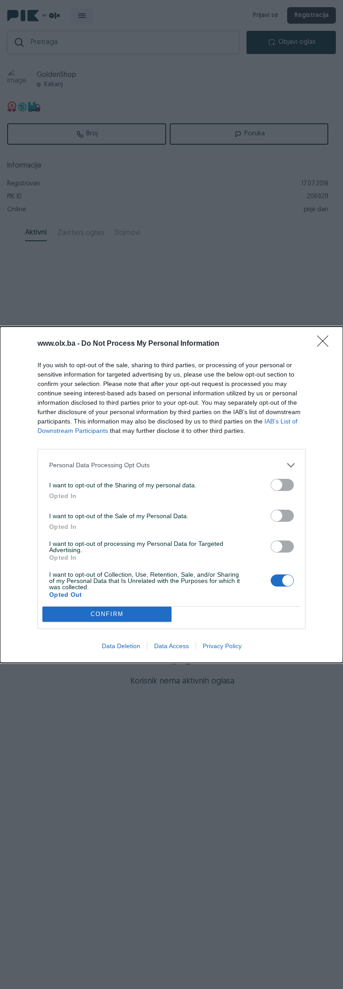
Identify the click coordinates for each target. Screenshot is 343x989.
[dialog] (171, 495)
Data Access (171, 646)
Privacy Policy (222, 646)
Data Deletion (121, 646)
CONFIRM (107, 614)
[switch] (282, 485)
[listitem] (171, 465)
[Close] (325, 343)
